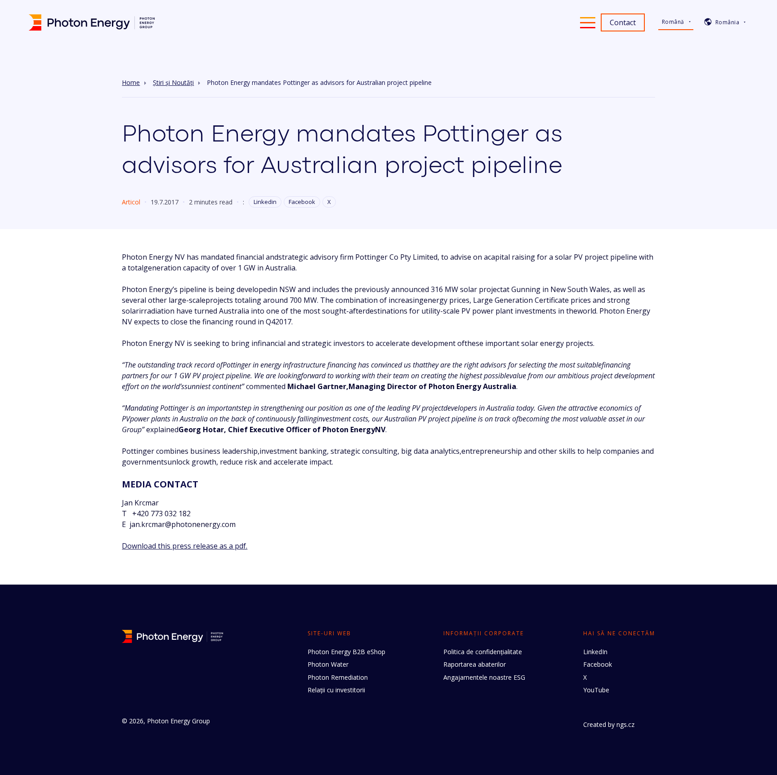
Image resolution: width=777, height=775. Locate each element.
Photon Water (328, 664)
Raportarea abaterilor (474, 664)
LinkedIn (595, 651)
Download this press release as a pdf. (184, 546)
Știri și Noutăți (173, 83)
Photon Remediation (338, 677)
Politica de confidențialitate (482, 651)
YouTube (596, 690)
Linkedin (265, 202)
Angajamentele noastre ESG (484, 677)
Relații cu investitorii (336, 690)
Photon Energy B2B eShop (346, 651)
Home (131, 83)
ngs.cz (625, 724)
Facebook (302, 202)
